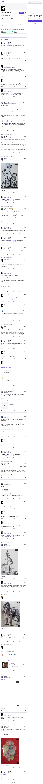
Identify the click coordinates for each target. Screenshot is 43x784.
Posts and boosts (4, 39)
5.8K (2, 18)
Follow (21, 12)
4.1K (7, 18)
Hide (16, 164)
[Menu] (25, 13)
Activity (4, 36)
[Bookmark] (19, 49)
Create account (35, 20)
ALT (16, 187)
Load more (13, 782)
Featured (22, 36)
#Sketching (3, 161)
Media (13, 36)
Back (3, 1)
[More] (25, 49)
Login (35, 23)
